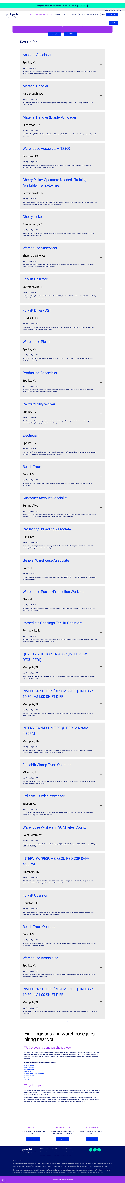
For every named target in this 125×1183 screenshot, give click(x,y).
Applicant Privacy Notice (45, 1155)
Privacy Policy (56, 1155)
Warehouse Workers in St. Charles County (54, 827)
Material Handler (35, 86)
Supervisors (27, 1078)
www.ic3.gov (99, 1172)
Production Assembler (40, 373)
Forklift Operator (35, 279)
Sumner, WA (30, 505)
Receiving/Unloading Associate (47, 529)
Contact (74, 1152)
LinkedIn (99, 1150)
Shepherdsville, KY (34, 255)
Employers (66, 14)
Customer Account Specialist (45, 498)
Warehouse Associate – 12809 (46, 148)
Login (113, 22)
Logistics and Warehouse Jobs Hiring (41, 14)
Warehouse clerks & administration (34, 1074)
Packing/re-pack (29, 1065)
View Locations (33, 1139)
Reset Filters (70, 33)
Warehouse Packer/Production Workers (53, 591)
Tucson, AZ (29, 803)
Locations (82, 14)
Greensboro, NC (32, 224)
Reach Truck (32, 466)
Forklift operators (29, 1067)
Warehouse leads (29, 1076)
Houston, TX (30, 903)
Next (67, 1021)
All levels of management (31, 1080)
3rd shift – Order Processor (43, 796)
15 (63, 1021)
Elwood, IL (29, 599)
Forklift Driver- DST (37, 310)
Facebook (90, 1150)
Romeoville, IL (31, 630)
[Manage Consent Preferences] (3, 1180)
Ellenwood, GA (31, 125)
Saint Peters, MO (33, 835)
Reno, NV (28, 474)
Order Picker (27, 1072)
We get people (33, 1085)
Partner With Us (92, 1127)
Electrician (31, 435)
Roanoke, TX (30, 156)
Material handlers (29, 1069)
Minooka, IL (30, 772)
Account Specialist (37, 55)
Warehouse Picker (36, 341)
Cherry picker (33, 216)
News (103, 14)
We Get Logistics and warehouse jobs (47, 1047)
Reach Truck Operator (39, 926)
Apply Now (112, 14)
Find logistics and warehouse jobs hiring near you (59, 1036)
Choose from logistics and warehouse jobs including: (40, 1062)
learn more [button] (82, 5)
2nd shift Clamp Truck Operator (47, 765)
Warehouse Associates (40, 958)
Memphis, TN (31, 667)
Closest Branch (33, 1127)
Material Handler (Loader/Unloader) (50, 117)
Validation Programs (62, 1127)
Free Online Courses (93, 14)
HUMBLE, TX (30, 318)
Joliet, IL (28, 568)
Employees (57, 14)
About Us (74, 14)
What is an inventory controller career (63, 1148)
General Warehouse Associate (46, 560)
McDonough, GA (33, 93)
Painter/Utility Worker (39, 404)
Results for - (29, 42)
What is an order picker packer (47, 1148)
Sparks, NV (29, 62)
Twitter (95, 1150)
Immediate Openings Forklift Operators (52, 623)
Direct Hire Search (67, 1152)
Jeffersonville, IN (33, 193)
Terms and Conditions (66, 1155)
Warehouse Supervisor (40, 248)
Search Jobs (55, 34)
